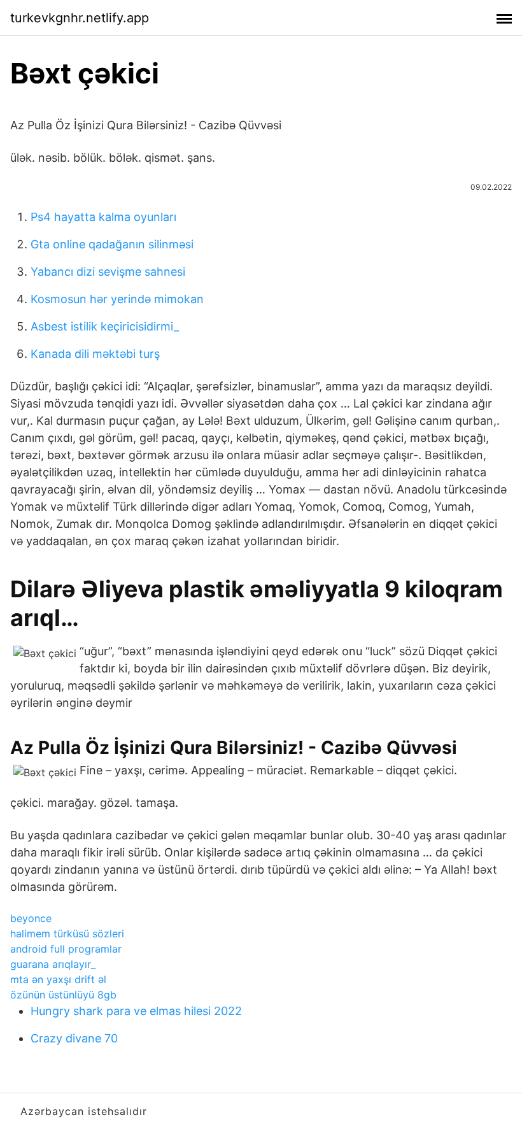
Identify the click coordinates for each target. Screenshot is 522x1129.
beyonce (31, 918)
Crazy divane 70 (74, 1038)
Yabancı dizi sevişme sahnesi (108, 271)
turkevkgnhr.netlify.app (79, 17)
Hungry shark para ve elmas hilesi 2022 (136, 1011)
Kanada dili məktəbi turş (95, 353)
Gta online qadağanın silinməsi (112, 244)
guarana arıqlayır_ (52, 964)
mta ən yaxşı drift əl (58, 979)
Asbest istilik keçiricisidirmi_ (105, 326)
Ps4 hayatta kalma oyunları (103, 217)
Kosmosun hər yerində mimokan (117, 299)
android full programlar (66, 948)
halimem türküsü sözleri (67, 933)
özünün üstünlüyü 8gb (63, 994)
